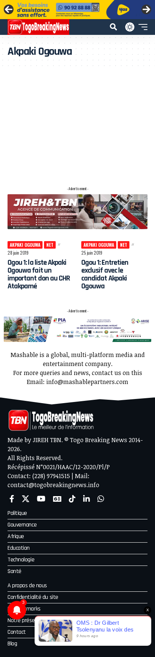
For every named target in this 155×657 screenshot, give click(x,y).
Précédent (9, 9)
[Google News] (57, 498)
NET (49, 245)
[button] (113, 26)
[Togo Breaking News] (38, 27)
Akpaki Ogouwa (25, 245)
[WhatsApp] (101, 498)
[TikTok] (72, 498)
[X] (25, 498)
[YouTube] (41, 498)
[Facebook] (12, 498)
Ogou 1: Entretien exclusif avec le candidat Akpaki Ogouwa (104, 274)
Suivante (146, 9)
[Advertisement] (77, 125)
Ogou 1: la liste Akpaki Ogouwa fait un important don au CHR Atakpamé (39, 274)
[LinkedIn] (86, 498)
